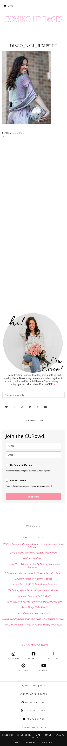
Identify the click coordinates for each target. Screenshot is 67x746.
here (56, 384)
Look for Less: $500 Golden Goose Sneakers (33, 584)
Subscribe (33, 496)
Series (34, 737)
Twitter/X (35, 686)
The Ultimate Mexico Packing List (33, 613)
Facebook (35, 702)
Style (48, 735)
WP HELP (47, 742)
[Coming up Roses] (33, 20)
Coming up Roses (21, 735)
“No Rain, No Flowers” (33, 558)
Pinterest (34, 711)
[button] (11, 6)
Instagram (34, 694)
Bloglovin (35, 727)
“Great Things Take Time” (33, 607)
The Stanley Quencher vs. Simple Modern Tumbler (33, 590)
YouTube (35, 719)
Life (38, 735)
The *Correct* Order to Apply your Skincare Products (33, 601)
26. (14, 135)
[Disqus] (33, 183)
